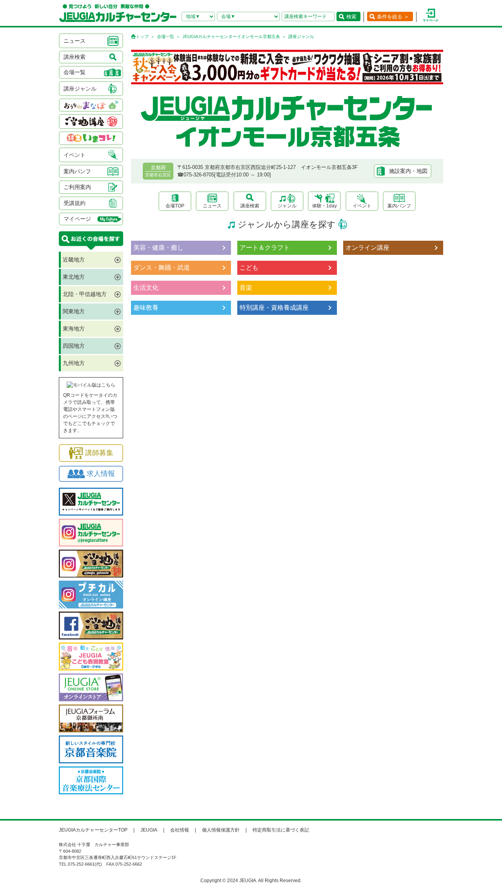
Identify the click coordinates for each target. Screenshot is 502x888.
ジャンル (287, 206)
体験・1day (324, 206)
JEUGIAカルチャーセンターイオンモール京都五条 (231, 36)
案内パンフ (399, 206)
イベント (362, 206)
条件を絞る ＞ (393, 17)
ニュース (212, 206)
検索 (351, 17)
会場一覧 (165, 36)
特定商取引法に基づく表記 (281, 830)
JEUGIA (148, 830)
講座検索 (249, 206)
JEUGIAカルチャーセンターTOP (93, 830)
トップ (142, 36)
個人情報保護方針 (221, 830)
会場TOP (175, 206)
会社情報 (179, 830)
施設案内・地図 (408, 171)
